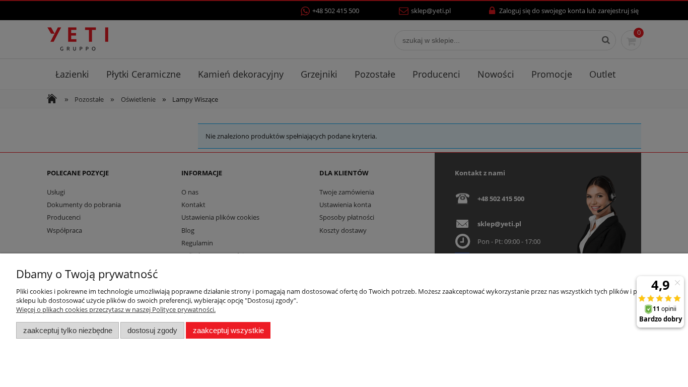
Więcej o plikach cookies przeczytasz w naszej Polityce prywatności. (116, 309)
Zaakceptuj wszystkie (228, 330)
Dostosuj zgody (152, 330)
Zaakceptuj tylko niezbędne (67, 330)
